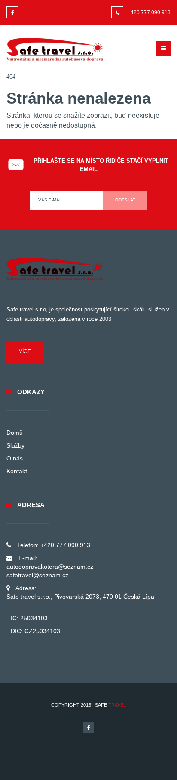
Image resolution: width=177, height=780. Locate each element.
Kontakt (16, 471)
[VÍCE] (24, 360)
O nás (14, 458)
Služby (15, 445)
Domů (14, 432)
